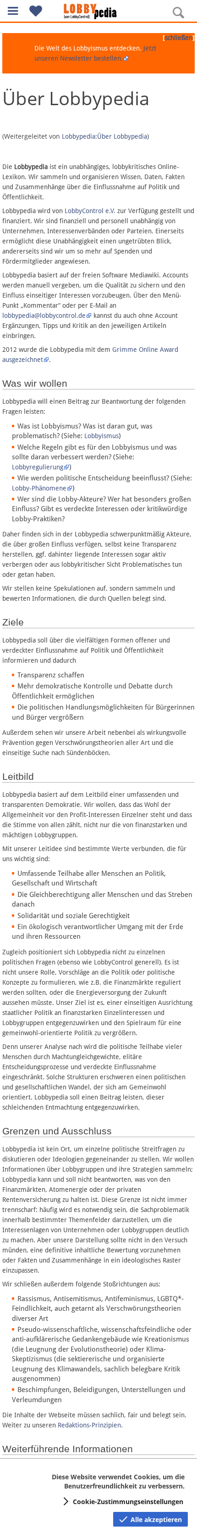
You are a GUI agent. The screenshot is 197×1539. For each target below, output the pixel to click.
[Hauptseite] (98, 11)
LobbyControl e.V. (90, 210)
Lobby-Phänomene (39, 488)
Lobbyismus (101, 436)
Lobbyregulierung (37, 467)
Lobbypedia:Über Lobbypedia (104, 136)
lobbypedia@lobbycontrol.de (44, 315)
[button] (13, 11)
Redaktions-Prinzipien (89, 1425)
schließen (178, 37)
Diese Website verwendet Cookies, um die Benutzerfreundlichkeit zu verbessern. (118, 1481)
